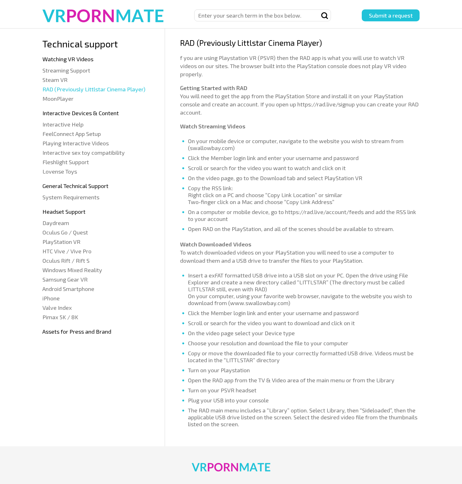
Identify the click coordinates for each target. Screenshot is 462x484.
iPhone (51, 298)
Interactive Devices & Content (80, 113)
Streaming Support (66, 70)
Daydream (55, 222)
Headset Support (63, 211)
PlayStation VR (61, 241)
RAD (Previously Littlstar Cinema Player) (94, 89)
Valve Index (57, 307)
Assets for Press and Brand (76, 331)
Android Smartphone (68, 288)
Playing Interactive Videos (75, 143)
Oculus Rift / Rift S (66, 260)
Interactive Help (63, 124)
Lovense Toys (59, 171)
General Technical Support (75, 185)
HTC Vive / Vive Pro (66, 251)
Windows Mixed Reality (72, 269)
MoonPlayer (58, 98)
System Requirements (70, 197)
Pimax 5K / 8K (60, 317)
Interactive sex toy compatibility (83, 152)
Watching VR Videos (67, 59)
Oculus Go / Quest (65, 232)
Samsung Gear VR (65, 279)
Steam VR (55, 79)
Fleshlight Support (65, 162)
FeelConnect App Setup (71, 133)
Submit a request (391, 15)
